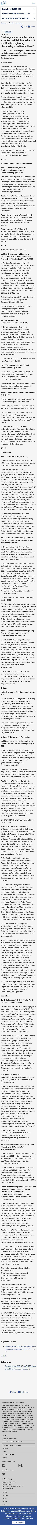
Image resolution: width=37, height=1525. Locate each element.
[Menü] (33, 3)
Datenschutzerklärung (12, 1519)
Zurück (3, 1356)
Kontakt (5, 1492)
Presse (5, 1501)
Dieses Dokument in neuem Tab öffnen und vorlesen (32, 1349)
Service (5, 1498)
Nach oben (24, 1392)
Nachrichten (19, 23)
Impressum (29, 1519)
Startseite (4, 23)
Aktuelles (11, 23)
